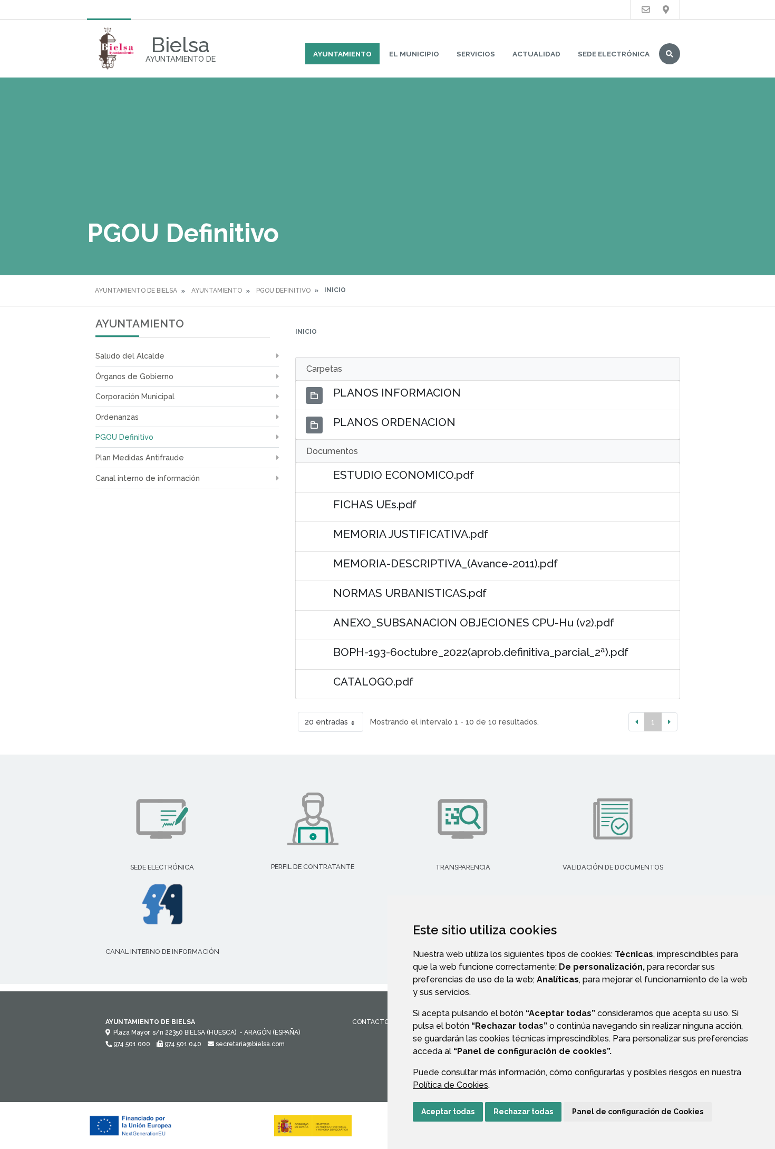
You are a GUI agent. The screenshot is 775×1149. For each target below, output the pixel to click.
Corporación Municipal (135, 396)
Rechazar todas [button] (523, 1111)
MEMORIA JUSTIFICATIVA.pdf (410, 533)
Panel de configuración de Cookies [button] (637, 1111)
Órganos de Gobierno (134, 376)
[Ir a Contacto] (646, 10)
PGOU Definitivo (283, 290)
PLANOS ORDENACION (394, 422)
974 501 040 (182, 1044)
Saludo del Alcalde (129, 355)
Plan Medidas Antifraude (139, 457)
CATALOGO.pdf (373, 681)
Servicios (476, 54)
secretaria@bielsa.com (249, 1044)
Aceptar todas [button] (447, 1111)
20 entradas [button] (326, 721)
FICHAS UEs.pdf (374, 504)
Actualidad (536, 54)
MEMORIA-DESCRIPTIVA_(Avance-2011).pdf (445, 563)
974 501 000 (131, 1044)
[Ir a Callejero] (666, 10)
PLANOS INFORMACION (397, 392)
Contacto (370, 1022)
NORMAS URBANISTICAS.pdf (410, 593)
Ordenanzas (117, 416)
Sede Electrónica (614, 54)
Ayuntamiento (342, 54)
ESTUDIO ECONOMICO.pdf (403, 474)
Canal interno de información (147, 478)
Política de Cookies (450, 1085)
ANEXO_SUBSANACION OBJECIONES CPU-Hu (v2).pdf (473, 622)
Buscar (669, 53)
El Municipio (414, 54)
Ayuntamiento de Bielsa (136, 290)
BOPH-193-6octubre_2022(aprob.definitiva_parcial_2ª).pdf (480, 652)
